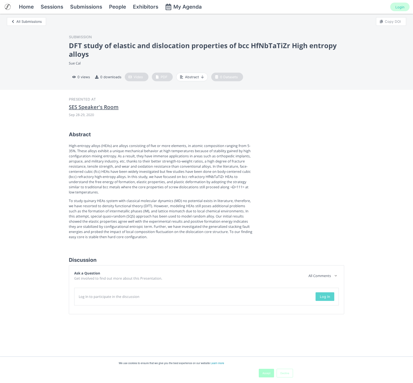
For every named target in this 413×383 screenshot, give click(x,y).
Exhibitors (145, 7)
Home (26, 7)
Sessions (52, 7)
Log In (325, 296)
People (117, 7)
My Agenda (187, 7)
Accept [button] (266, 373)
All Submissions (29, 21)
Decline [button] (284, 373)
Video (138, 77)
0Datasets (229, 77)
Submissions (86, 7)
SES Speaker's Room (94, 107)
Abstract (192, 77)
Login (399, 7)
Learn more (217, 363)
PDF (164, 77)
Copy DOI (393, 21)
